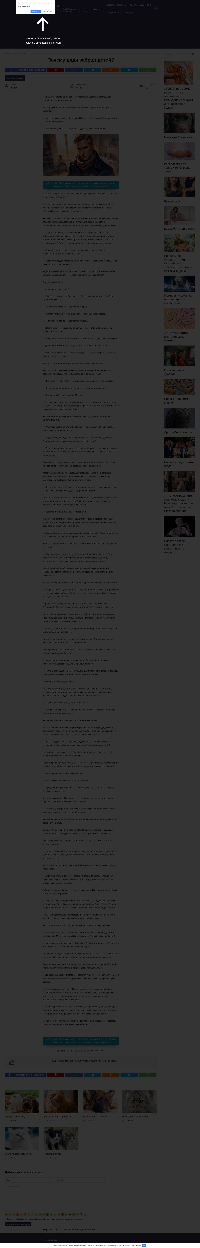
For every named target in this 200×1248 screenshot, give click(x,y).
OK (144, 1245)
